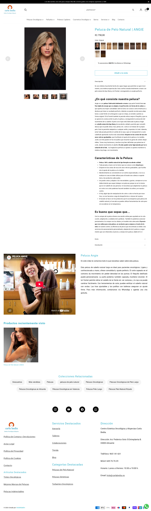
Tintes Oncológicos (12, 477)
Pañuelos (49, 20)
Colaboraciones (59, 443)
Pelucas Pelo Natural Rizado (120, 389)
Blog (113, 20)
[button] (8, 58)
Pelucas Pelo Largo (94, 389)
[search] (25, 9)
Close (148, 2)
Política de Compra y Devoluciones (19, 437)
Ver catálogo (21, 10)
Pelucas (50, 382)
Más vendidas (34, 382)
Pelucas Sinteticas (60, 477)
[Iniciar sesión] (141, 9)
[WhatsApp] (96, 409)
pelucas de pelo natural (69, 382)
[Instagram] (55, 409)
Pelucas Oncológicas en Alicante (32, 389)
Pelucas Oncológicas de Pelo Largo (124, 382)
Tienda (55, 450)
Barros (96, 20)
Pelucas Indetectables (14, 491)
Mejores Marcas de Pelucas (16, 484)
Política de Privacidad (13, 451)
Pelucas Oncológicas (34, 20)
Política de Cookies (12, 458)
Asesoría (56, 428)
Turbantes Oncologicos (62, 484)
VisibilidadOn (20, 507)
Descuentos (17, 382)
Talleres (55, 436)
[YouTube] (69, 409)
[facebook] (82, 409)
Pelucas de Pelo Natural (63, 470)
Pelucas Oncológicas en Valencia (66, 389)
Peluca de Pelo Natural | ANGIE (14, 365)
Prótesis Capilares (63, 20)
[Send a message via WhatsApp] (146, 506)
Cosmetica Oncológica (81, 20)
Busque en (133, 10)
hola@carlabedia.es (116, 475)
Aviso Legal (9, 444)
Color (99, 40)
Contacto (121, 20)
